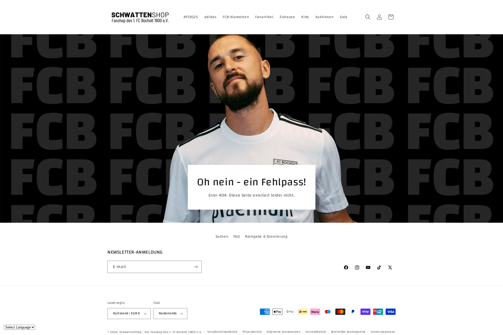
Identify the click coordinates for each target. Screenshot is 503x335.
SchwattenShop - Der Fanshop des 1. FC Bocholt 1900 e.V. (160, 332)
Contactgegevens (383, 332)
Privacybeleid (252, 332)
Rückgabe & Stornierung (266, 236)
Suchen (222, 236)
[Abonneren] (195, 267)
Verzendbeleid (315, 332)
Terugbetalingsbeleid (222, 332)
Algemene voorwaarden (283, 332)
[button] (368, 17)
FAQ (236, 236)
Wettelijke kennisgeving (348, 332)
